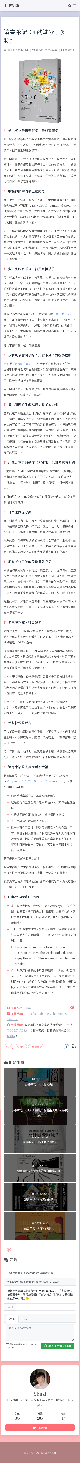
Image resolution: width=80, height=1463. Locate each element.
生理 (8, 1047)
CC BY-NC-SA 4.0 (20, 1030)
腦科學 (20, 1047)
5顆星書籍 (36, 1047)
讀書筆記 (70, 50)
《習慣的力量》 (21, 364)
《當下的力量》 (63, 314)
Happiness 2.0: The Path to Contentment (34, 781)
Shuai (29, 1008)
